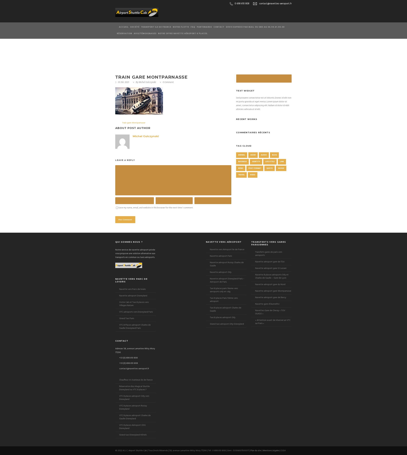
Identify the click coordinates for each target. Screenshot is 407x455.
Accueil (124, 27)
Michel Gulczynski (147, 82)
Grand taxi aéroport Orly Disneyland (227, 324)
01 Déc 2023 (123, 82)
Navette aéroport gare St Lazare (270, 268)
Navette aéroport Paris (221, 256)
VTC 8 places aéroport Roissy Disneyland (133, 407)
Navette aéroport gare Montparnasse (273, 291)
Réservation (124, 33)
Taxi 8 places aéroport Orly (222, 317)
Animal (241, 155)
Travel (241, 174)
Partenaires (204, 27)
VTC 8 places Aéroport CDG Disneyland (132, 426)
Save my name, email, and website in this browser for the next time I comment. (155, 208)
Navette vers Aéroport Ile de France (227, 249)
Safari (281, 168)
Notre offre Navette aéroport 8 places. (183, 33)
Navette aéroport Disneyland (133, 296)
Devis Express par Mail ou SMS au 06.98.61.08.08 (255, 27)
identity (256, 161)
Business (242, 161)
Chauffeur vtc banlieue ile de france (136, 380)
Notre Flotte (181, 27)
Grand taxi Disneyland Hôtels (133, 435)
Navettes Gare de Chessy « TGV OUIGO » (270, 312)
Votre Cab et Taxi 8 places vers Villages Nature (134, 303)
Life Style (270, 161)
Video (252, 174)
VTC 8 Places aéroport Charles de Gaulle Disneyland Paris (135, 326)
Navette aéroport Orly (220, 272)
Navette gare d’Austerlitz (267, 304)
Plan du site (255, 450)
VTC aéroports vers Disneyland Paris (136, 312)
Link (282, 161)
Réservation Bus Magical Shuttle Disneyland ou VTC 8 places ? (134, 388)
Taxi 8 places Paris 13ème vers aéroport (224, 299)
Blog (274, 155)
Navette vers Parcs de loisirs (132, 289)
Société (134, 27)
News (240, 168)
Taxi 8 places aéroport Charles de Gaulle (225, 309)
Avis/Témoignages (145, 33)
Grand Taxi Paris (126, 318)
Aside (253, 155)
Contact (219, 27)
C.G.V (283, 450)
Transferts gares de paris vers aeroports (268, 253)
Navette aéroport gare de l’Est (270, 262)
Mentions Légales (271, 450)
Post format (254, 168)
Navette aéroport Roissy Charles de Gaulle (227, 264)
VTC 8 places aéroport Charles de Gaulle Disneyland (135, 417)
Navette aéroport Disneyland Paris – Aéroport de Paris (227, 280)
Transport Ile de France (156, 27)
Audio (264, 155)
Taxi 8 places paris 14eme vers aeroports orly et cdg (224, 290)
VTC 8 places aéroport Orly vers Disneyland (134, 397)
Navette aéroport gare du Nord (270, 284)
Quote (269, 168)
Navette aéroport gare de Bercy (270, 297)
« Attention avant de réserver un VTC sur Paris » (272, 321)
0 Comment (168, 82)
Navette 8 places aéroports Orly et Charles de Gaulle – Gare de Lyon (272, 276)
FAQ (193, 27)
